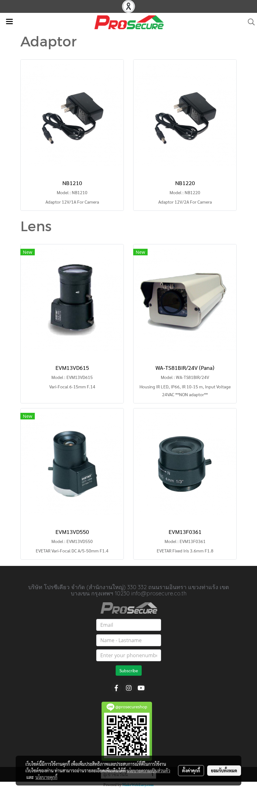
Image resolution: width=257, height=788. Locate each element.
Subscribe (128, 670)
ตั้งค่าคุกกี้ (191, 770)
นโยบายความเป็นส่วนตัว (148, 770)
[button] (249, 22)
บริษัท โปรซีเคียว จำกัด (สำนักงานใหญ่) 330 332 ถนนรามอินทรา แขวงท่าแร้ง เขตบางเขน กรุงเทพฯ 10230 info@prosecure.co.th (128, 590)
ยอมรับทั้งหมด (224, 770)
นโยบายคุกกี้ (46, 777)
